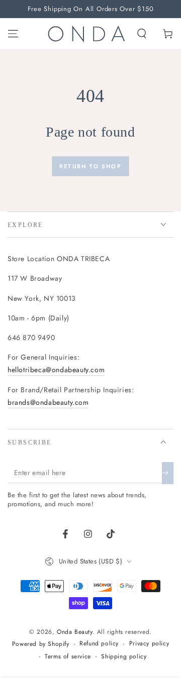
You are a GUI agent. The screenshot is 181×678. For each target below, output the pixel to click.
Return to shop (90, 166)
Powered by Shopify (40, 644)
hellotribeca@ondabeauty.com (56, 370)
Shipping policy (123, 656)
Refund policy (99, 643)
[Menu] (13, 33)
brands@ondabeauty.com (48, 402)
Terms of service (68, 656)
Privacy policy (149, 643)
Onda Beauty (75, 631)
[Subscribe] (167, 473)
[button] (142, 33)
